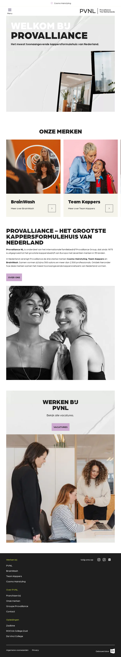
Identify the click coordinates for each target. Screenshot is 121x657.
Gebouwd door (104, 651)
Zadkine (10, 625)
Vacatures (61, 426)
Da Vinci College (14, 636)
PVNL (9, 565)
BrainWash (23, 201)
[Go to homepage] (97, 11)
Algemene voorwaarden (17, 650)
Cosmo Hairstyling (16, 581)
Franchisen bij (13, 595)
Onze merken (13, 600)
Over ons (14, 277)
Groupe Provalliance (17, 606)
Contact (10, 611)
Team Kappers (84, 201)
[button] (9, 9)
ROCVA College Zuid (17, 630)
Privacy (35, 650)
